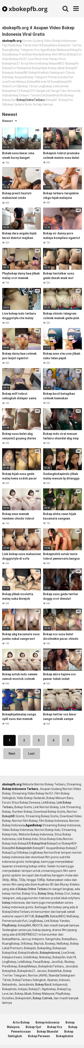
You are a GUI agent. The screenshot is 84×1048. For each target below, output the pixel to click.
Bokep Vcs (54, 1027)
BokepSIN (42, 916)
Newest (7, 121)
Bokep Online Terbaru (33, 889)
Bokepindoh (24, 848)
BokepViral (39, 843)
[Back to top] (76, 1039)
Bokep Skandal (47, 1031)
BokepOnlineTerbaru (31, 100)
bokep (6, 902)
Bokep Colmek (42, 998)
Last (31, 753)
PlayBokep (9, 925)
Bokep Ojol (33, 1027)
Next (12, 753)
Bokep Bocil (43, 984)
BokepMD (8, 816)
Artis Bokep (21, 1022)
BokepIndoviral (50, 952)
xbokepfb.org (27, 9)
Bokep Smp (46, 893)
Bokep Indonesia (47, 1022)
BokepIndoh (64, 1036)
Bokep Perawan (39, 1036)
